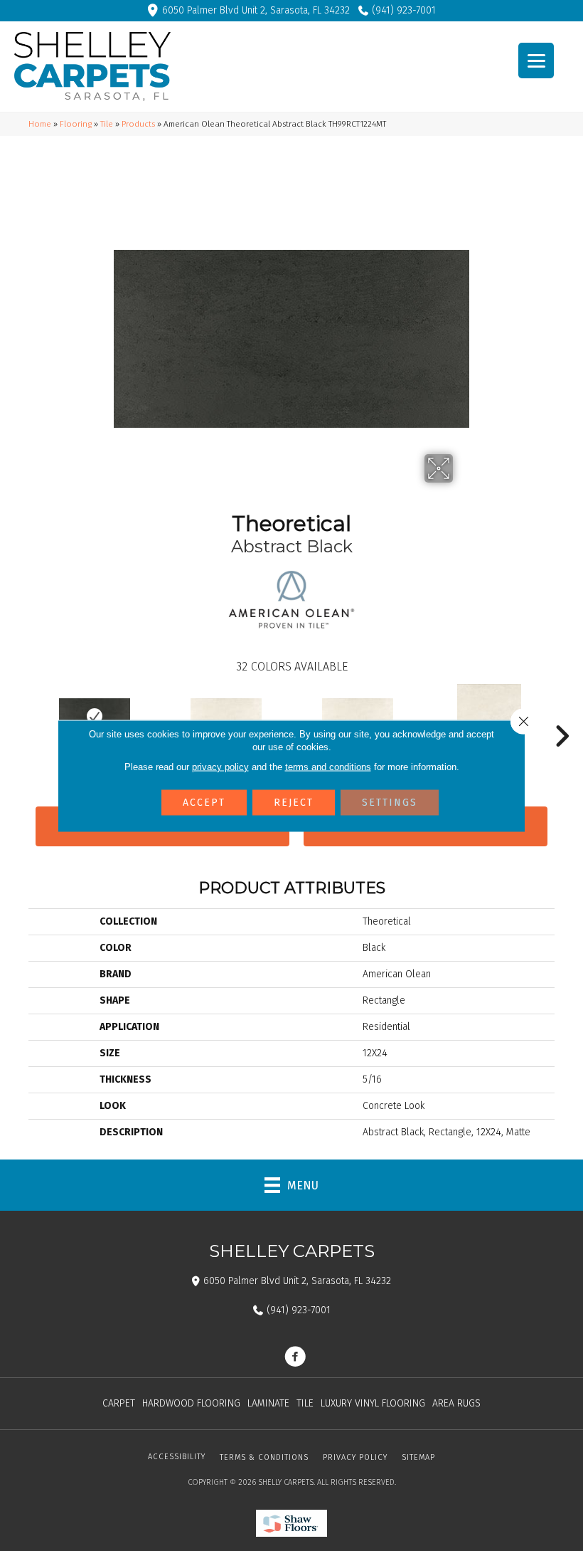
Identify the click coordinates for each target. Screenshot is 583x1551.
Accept (204, 802)
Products (138, 124)
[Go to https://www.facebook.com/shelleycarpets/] (295, 1358)
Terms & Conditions (264, 1457)
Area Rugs (456, 1403)
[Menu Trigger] (536, 60)
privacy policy (220, 766)
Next (561, 715)
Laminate (268, 1403)
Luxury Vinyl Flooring (373, 1403)
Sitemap (418, 1457)
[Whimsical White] (226, 716)
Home (39, 124)
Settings (389, 802)
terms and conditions (328, 766)
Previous (21, 715)
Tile (106, 124)
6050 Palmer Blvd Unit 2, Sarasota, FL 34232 (256, 10)
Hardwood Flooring (191, 1403)
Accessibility (176, 1456)
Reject (294, 802)
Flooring (76, 124)
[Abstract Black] (94, 716)
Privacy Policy (355, 1457)
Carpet (118, 1403)
